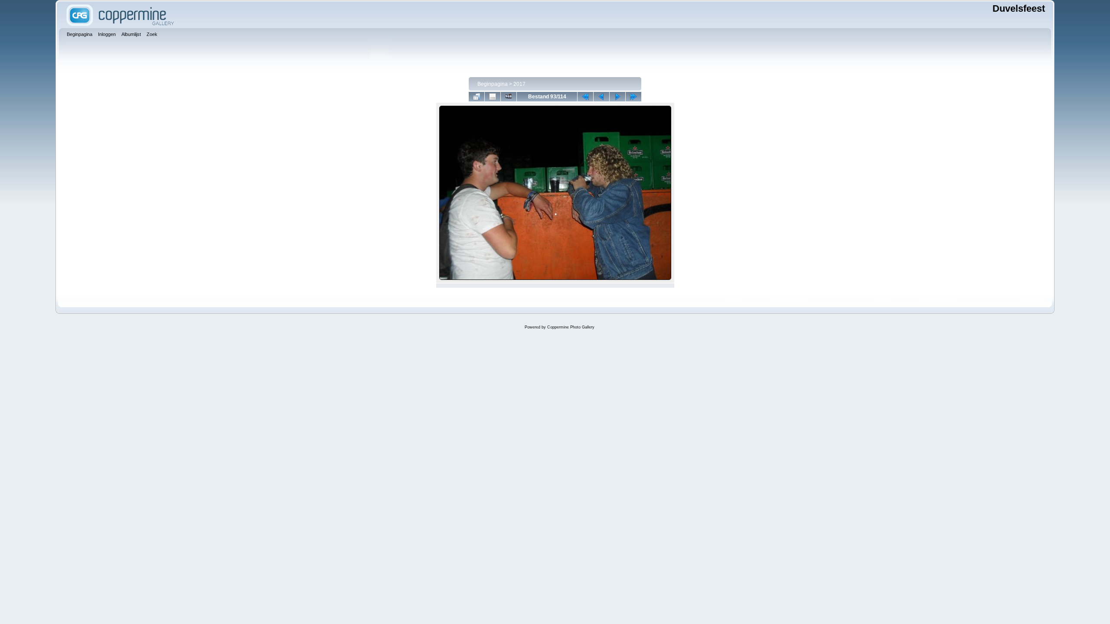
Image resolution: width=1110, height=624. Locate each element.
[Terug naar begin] (585, 96)
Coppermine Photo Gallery (570, 327)
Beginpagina (492, 84)
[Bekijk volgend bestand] (617, 96)
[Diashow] (508, 96)
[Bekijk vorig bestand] (601, 96)
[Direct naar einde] (633, 96)
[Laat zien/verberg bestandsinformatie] (492, 96)
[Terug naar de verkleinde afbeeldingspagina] (476, 96)
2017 (519, 84)
